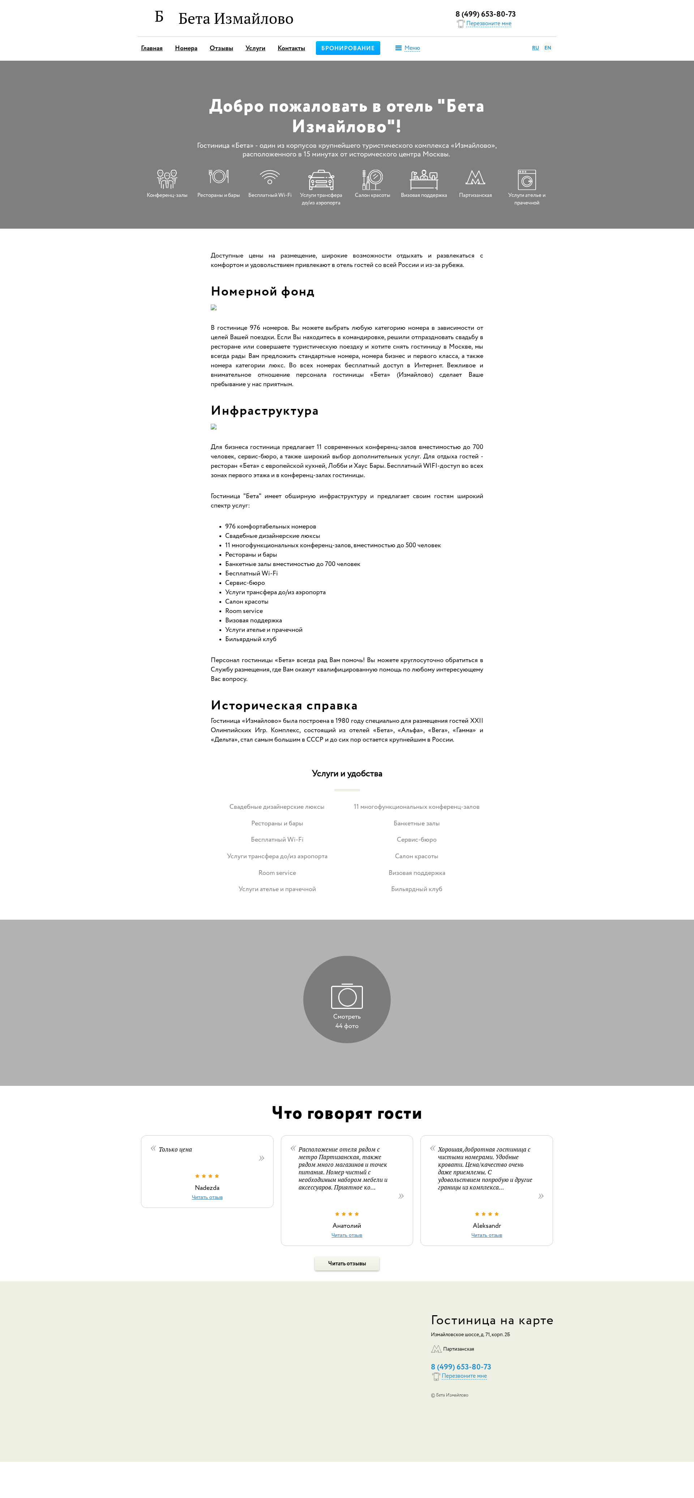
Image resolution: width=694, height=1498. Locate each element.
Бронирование (348, 49)
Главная (152, 48)
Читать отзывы (347, 1264)
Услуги (255, 48)
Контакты (291, 48)
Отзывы (221, 48)
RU (535, 48)
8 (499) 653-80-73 (485, 14)
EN (547, 48)
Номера (186, 48)
